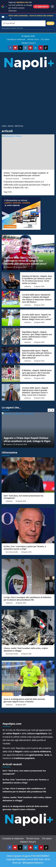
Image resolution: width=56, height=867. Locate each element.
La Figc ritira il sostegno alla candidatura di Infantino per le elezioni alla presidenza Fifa (27, 598)
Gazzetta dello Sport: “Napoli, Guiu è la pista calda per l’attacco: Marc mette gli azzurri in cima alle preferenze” (37, 354)
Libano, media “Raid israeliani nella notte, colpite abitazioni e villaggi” (26, 649)
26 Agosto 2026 (21, 267)
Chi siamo (45, 39)
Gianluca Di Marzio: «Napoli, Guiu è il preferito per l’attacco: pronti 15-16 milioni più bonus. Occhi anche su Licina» (37, 280)
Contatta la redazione (16, 39)
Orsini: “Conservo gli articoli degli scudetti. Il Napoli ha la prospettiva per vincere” (26, 174)
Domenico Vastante (12, 178)
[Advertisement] (28, 96)
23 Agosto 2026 (39, 322)
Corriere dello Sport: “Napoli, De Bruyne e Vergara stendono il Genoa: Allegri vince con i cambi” (36, 317)
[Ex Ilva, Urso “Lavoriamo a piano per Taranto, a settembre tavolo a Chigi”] (28, 525)
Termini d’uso (33, 39)
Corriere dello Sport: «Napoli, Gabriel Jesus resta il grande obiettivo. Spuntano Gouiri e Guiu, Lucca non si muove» (35, 391)
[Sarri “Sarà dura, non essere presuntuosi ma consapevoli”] (28, 475)
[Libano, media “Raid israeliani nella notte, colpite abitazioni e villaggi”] (28, 627)
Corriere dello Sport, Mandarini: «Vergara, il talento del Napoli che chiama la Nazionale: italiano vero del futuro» (36, 298)
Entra (50, 23)
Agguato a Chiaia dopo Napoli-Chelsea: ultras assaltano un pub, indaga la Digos (27, 439)
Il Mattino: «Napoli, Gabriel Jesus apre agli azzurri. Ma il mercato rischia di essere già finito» (37, 372)
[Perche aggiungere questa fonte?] (52, 6)
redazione (9, 267)
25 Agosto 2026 (39, 286)
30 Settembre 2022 (28, 178)
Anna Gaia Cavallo (12, 552)
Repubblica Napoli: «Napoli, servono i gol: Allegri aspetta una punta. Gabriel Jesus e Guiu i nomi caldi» (37, 335)
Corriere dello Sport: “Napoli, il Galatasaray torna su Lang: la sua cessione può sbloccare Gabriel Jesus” (25, 260)
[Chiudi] (6, 6)
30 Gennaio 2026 (21, 444)
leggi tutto (8, 192)
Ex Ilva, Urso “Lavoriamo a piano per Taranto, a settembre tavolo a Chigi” (25, 547)
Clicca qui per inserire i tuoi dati (12, 28)
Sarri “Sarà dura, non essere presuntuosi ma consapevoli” (23, 496)
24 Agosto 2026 (39, 305)
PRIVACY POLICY (29, 43)
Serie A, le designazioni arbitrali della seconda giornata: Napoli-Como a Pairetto (24, 700)
